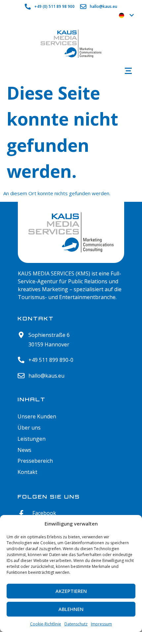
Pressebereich (35, 461)
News (24, 450)
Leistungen (32, 439)
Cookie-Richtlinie (45, 624)
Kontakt (27, 472)
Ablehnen (71, 609)
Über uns (29, 428)
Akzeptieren (71, 591)
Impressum (101, 624)
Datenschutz (76, 624)
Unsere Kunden (37, 416)
